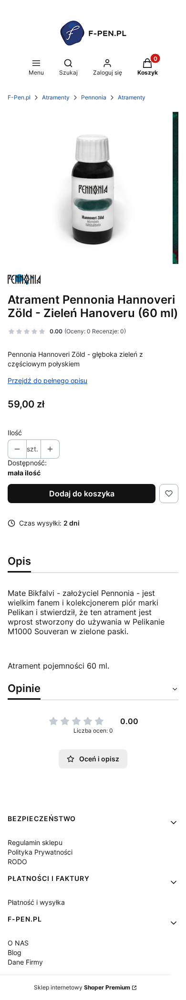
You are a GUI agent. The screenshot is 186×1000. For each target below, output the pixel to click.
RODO (17, 861)
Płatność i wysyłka (36, 902)
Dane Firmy (25, 962)
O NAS (18, 943)
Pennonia (93, 97)
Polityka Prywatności (40, 852)
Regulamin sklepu (35, 842)
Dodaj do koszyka (81, 493)
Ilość (15, 433)
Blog (14, 952)
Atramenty (56, 97)
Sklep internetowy (82, 987)
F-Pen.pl (19, 97)
